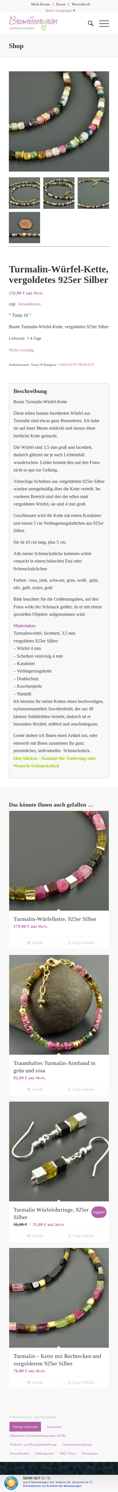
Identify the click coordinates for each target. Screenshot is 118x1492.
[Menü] (101, 23)
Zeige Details (82, 943)
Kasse (61, 4)
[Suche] (87, 23)
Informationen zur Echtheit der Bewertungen (52, 1485)
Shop (16, 46)
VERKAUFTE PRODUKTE (76, 364)
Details (36, 943)
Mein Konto (40, 4)
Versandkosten (29, 304)
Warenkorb (81, 4)
